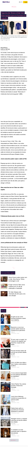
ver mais (13, 440)
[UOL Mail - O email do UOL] (20, 2)
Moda (14, 7)
